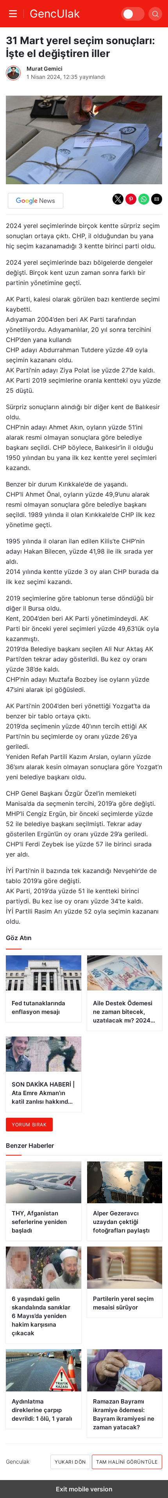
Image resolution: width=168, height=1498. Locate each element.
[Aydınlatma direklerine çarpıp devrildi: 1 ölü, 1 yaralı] (43, 1370)
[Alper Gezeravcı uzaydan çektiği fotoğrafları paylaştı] (125, 1182)
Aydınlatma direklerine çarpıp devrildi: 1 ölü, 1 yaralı (42, 1410)
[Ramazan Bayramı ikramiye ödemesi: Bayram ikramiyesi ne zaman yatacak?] (125, 1370)
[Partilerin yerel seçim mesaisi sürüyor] (125, 1268)
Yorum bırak (29, 1125)
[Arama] (155, 14)
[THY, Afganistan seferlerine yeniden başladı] (43, 1182)
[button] (118, 199)
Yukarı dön (70, 1462)
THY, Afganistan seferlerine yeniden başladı (39, 1221)
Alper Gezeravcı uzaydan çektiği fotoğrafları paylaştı (121, 1221)
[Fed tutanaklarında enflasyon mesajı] (43, 988)
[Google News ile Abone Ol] (35, 200)
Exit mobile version (84, 1489)
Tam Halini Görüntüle (127, 1462)
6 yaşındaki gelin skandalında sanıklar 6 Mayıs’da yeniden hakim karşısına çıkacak (41, 1316)
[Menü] (15, 13)
